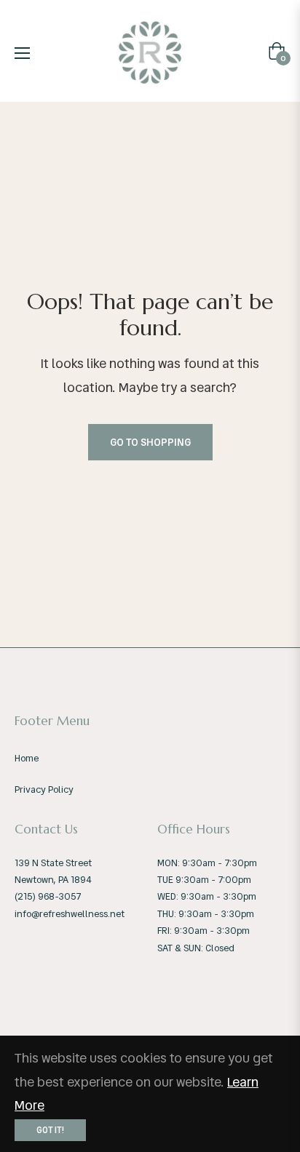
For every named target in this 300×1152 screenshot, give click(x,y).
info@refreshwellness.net (70, 914)
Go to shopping (150, 442)
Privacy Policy (44, 789)
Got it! (50, 1130)
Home (27, 758)
